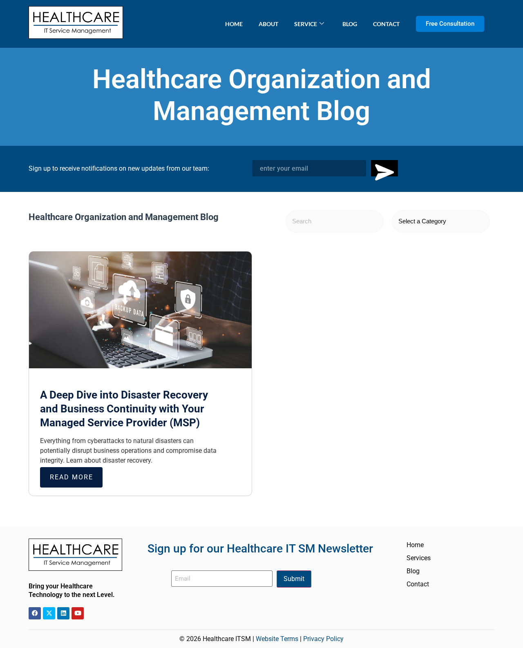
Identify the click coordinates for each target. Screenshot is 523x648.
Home (234, 23)
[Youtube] (78, 613)
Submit (294, 579)
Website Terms (277, 639)
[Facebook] (35, 613)
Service (305, 23)
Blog (349, 23)
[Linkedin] (63, 613)
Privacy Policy (323, 639)
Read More (71, 477)
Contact (386, 23)
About (268, 23)
